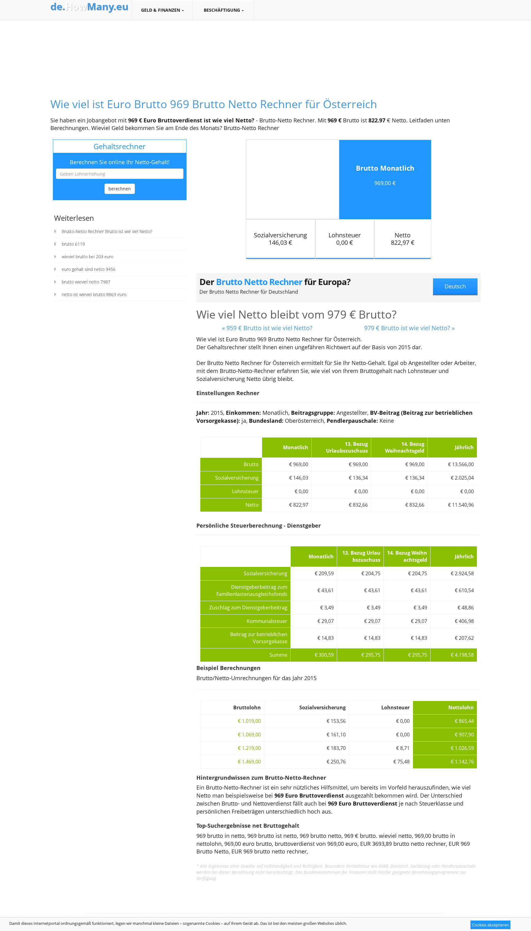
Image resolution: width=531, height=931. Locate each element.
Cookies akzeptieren (490, 925)
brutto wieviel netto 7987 (86, 282)
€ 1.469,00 (249, 761)
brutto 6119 (73, 244)
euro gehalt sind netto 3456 (89, 269)
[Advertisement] (265, 53)
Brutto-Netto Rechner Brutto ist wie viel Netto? (107, 231)
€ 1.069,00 (249, 734)
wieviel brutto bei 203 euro (87, 256)
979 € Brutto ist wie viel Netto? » (409, 328)
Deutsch (455, 286)
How (89, 6)
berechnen (119, 189)
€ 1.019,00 (249, 721)
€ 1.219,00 (249, 748)
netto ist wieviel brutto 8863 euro (94, 294)
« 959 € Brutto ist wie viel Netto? (267, 328)
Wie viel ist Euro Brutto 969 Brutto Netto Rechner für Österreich (213, 104)
